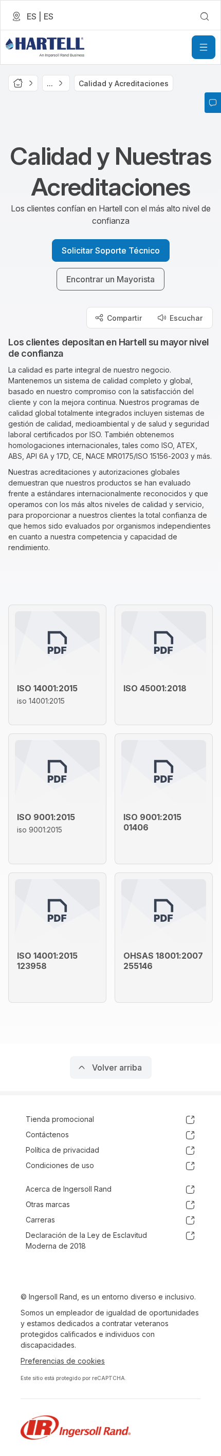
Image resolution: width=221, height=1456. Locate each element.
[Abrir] (203, 47)
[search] (204, 16)
